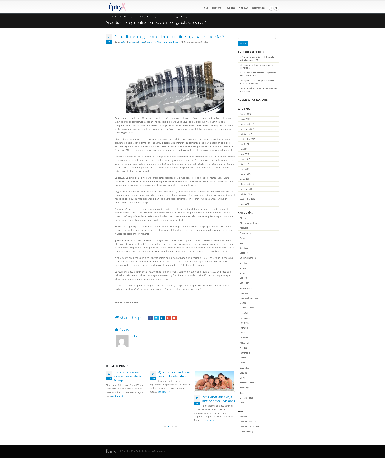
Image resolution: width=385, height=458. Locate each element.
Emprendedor (246, 288)
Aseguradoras (246, 233)
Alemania (161, 42)
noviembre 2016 (247, 189)
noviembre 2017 (247, 129)
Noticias (243, 8)
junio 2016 (244, 204)
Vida (242, 402)
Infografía (244, 322)
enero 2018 (245, 119)
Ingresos (244, 327)
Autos (242, 238)
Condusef (244, 247)
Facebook (150, 318)
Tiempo (176, 42)
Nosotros (217, 8)
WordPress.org (246, 431)
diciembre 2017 (247, 124)
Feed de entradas (248, 421)
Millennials (244, 342)
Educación (244, 282)
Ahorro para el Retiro (249, 222)
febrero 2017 (245, 174)
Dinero (141, 42)
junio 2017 (244, 154)
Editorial (243, 277)
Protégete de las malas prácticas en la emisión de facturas (257, 81)
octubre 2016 (246, 194)
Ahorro (243, 218)
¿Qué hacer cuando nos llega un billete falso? (130, 374)
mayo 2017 (245, 159)
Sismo (242, 377)
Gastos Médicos (247, 307)
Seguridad (244, 367)
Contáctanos (258, 8)
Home (205, 8)
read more (119, 391)
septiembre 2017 (247, 139)
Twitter (156, 318)
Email (174, 318)
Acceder (243, 416)
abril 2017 (244, 164)
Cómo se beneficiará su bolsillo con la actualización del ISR (257, 58)
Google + (168, 318)
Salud (242, 362)
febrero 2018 (245, 114)
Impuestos (245, 317)
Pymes (243, 357)
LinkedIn (162, 318)
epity (123, 42)
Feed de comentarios (249, 426)
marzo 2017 (245, 169)
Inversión (244, 337)
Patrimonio (245, 352)
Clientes (230, 8)
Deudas (243, 263)
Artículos (133, 42)
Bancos (243, 242)
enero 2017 (245, 179)
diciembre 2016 (247, 184)
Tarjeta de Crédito (248, 382)
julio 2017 (244, 149)
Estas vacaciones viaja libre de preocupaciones (174, 399)
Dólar (242, 272)
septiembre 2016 (247, 199)
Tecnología (245, 387)
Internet (243, 332)
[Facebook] (271, 8)
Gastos (243, 302)
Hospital (244, 313)
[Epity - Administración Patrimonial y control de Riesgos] (116, 7)
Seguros (243, 372)
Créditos (244, 252)
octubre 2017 (246, 134)
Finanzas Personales (249, 297)
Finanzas (244, 292)
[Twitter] (276, 8)
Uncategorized (246, 397)
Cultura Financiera (248, 257)
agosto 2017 (245, 144)
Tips (242, 392)
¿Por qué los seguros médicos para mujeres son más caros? (217, 376)
